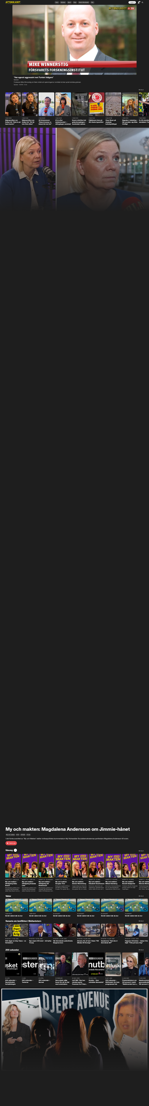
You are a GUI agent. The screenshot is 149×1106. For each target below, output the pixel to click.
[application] (74, 40)
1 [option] (15, 850)
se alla (141, 90)
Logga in (132, 2)
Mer (92, 2)
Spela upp (12, 843)
